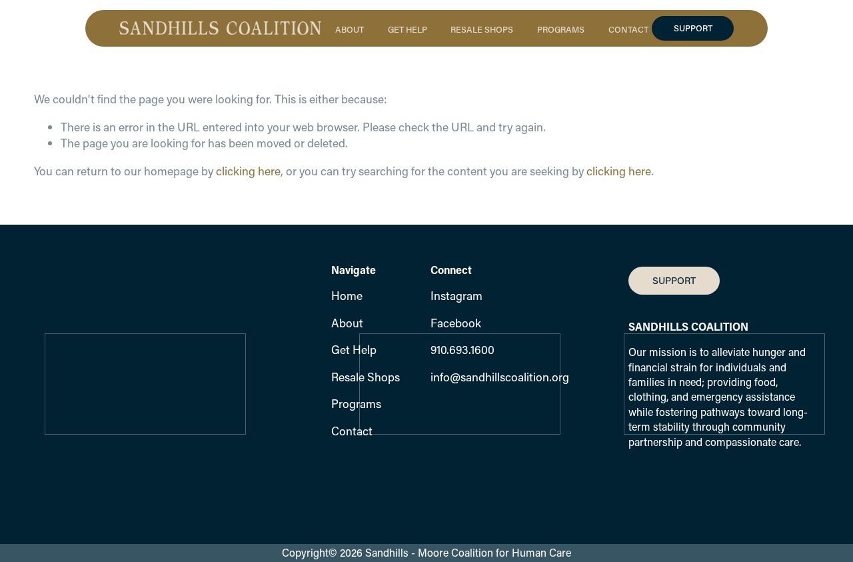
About (347, 323)
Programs (356, 403)
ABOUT (349, 29)
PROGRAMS (560, 29)
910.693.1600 (462, 349)
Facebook (455, 323)
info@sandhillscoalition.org (499, 377)
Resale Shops (365, 377)
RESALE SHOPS (481, 29)
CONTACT (628, 29)
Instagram (456, 295)
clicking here (248, 171)
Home (347, 295)
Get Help (354, 349)
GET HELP (407, 29)
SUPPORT (693, 28)
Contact (352, 431)
